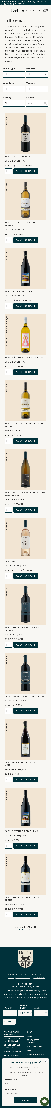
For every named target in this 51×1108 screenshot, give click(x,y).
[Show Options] (46, 1013)
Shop (29, 1032)
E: (18, 978)
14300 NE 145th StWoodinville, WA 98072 (25, 975)
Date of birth (10, 1089)
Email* (8, 1008)
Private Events (12, 1055)
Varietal (30, 68)
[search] (45, 103)
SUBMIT (9, 1021)
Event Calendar (12, 1051)
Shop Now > (17, 4)
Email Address (11, 1080)
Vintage (30, 83)
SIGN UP (25, 1100)
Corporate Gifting (33, 1041)
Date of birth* (24, 1006)
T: (38, 978)
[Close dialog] (46, 1061)
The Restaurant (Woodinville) (13, 1039)
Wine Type (9, 68)
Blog (29, 1050)
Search (30, 97)
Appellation (9, 83)
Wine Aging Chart (36, 1054)
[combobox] (38, 1013)
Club (29, 1036)
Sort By (7, 97)
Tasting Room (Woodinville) (11, 1033)
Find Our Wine (34, 1046)
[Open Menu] (5, 10)
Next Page (25, 929)
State (37, 1008)
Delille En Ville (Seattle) (12, 1046)
